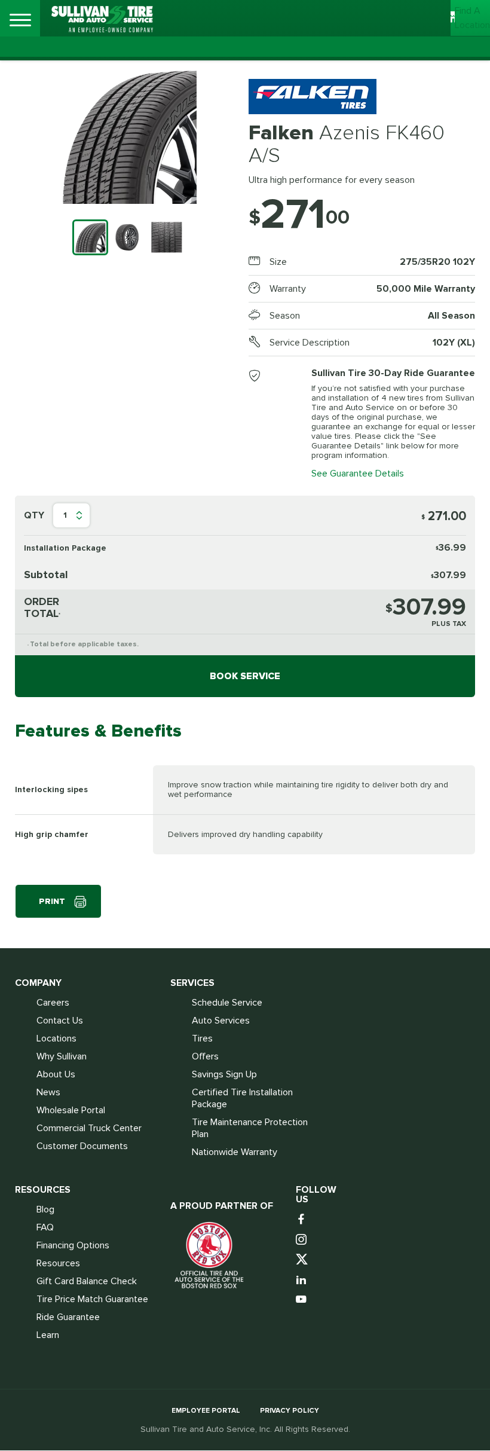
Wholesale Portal (70, 1110)
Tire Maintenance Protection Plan (250, 1128)
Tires (202, 1038)
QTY (34, 515)
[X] (303, 1260)
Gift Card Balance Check (86, 1281)
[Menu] (20, 20)
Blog (45, 1209)
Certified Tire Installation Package (242, 1098)
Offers (205, 1056)
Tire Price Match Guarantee (92, 1299)
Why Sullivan (61, 1056)
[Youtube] (303, 1300)
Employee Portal (206, 1410)
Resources (58, 1263)
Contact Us (59, 1021)
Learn (47, 1335)
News (48, 1092)
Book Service (245, 676)
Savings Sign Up (224, 1074)
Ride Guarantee (68, 1317)
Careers (52, 1003)
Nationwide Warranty (234, 1152)
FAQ (45, 1227)
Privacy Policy (289, 1410)
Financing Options (72, 1245)
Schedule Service (227, 1003)
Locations (56, 1038)
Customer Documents (82, 1146)
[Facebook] (303, 1220)
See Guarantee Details (357, 473)
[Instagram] (303, 1240)
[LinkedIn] (303, 1280)
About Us (55, 1074)
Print (52, 901)
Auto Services (221, 1021)
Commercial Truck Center (89, 1128)
